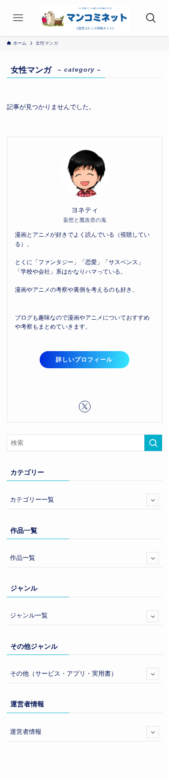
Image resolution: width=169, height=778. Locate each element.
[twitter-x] (85, 406)
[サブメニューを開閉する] (152, 500)
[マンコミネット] (84, 18)
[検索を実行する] (153, 443)
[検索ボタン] (151, 18)
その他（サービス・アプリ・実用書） (63, 673)
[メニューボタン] (18, 18)
